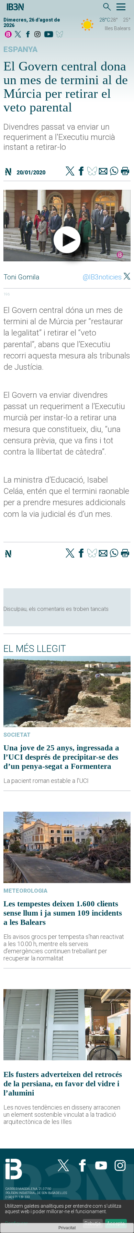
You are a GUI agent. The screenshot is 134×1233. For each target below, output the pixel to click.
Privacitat (67, 1227)
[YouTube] (48, 35)
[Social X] (17, 35)
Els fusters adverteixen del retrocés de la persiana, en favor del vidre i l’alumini (62, 1083)
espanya (20, 49)
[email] (103, 171)
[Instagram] (37, 35)
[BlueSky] (60, 35)
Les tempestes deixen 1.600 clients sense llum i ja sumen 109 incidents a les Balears (62, 913)
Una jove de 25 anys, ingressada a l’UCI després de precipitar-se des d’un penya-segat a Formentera (61, 757)
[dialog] (67, 1216)
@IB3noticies (102, 277)
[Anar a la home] (8, 35)
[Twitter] (70, 171)
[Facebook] (27, 35)
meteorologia (25, 891)
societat (17, 735)
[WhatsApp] (114, 171)
